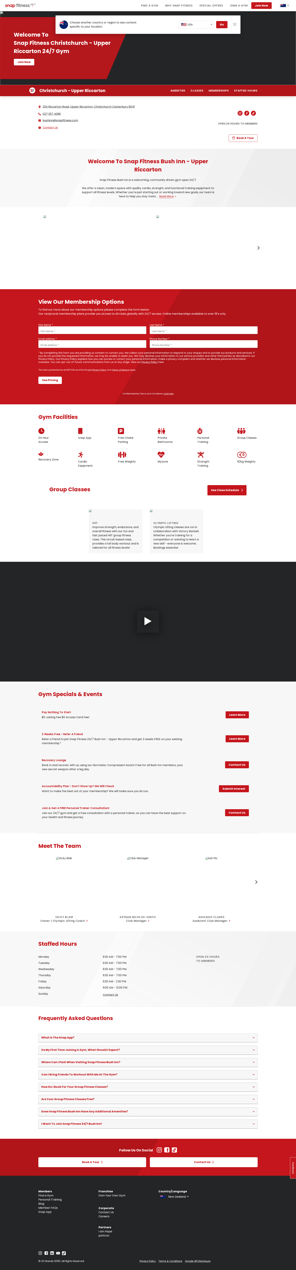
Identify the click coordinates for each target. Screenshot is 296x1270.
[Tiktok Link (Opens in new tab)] (174, 1152)
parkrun (103, 1235)
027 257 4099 (52, 114)
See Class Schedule (225, 490)
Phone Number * (159, 339)
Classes (197, 91)
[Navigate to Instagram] (40, 1254)
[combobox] (284, 5)
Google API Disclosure (198, 1261)
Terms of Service (120, 369)
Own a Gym (239, 6)
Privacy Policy (149, 362)
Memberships (219, 91)
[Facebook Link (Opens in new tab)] (166, 1152)
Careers (103, 1216)
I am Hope (105, 1231)
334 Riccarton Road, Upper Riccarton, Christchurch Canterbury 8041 (89, 107)
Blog (41, 1204)
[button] (148, 1038)
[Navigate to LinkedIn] (52, 1254)
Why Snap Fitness (179, 6)
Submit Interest (234, 789)
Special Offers (211, 6)
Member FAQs (48, 1208)
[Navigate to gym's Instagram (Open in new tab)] (241, 113)
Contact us (110, 995)
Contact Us (50, 128)
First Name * (45, 325)
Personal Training (50, 1200)
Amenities (177, 91)
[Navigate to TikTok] (64, 1254)
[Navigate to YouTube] (58, 1254)
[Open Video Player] (148, 622)
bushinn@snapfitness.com (60, 120)
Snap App (45, 1212)
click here (169, 393)
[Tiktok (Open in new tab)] (254, 113)
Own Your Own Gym (111, 1195)
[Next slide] (258, 248)
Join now (261, 6)
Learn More (237, 715)
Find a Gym (149, 6)
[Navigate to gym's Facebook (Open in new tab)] (247, 113)
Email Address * (47, 339)
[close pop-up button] (235, 25)
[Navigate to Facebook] (46, 1254)
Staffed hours (246, 91)
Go (222, 25)
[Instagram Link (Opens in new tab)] (159, 1152)
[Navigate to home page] (20, 7)
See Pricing (50, 380)
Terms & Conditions (170, 1261)
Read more (166, 196)
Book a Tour (245, 138)
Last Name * (157, 325)
